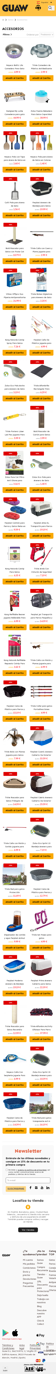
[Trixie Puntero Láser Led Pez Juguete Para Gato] (15, 417)
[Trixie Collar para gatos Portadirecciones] (41, 692)
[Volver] (3, 20)
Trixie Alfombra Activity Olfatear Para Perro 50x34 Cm (41, 1028)
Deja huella (42, 1295)
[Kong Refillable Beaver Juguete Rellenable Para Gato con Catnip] (15, 600)
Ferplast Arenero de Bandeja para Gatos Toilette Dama (41, 204)
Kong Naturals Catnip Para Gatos (14, 570)
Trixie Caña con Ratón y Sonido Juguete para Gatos (15, 845)
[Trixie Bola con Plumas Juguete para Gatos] (15, 737)
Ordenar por (33, 34)
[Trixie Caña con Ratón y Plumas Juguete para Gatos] (41, 646)
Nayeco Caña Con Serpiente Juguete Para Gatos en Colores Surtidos (14, 1074)
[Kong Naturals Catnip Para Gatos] (15, 554)
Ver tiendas (28, 1229)
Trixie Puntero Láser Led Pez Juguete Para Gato (15, 433)
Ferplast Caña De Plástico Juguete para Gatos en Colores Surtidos (41, 342)
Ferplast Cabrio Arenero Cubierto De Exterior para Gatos (41, 799)
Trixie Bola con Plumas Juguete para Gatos (14, 753)
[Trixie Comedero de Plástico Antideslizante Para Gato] (41, 51)
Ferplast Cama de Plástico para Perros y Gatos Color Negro (15, 708)
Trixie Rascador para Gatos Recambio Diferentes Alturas (14, 1028)
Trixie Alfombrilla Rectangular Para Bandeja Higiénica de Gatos (41, 388)
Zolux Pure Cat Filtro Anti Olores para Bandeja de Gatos (14, 479)
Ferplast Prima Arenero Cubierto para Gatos (41, 982)
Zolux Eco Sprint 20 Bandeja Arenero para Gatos (41, 1074)
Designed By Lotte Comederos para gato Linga (15, 113)
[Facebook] (30, 1187)
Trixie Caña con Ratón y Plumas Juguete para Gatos (41, 662)
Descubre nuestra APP (42, 1313)
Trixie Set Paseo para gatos (41, 936)
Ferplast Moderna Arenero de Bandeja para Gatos (14, 983)
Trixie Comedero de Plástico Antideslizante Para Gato (41, 67)
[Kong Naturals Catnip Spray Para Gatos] (15, 325)
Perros (52, 1264)
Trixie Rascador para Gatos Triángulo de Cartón (14, 799)
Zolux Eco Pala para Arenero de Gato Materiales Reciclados (41, 479)
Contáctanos (29, 1268)
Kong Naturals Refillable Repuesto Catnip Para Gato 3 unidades (14, 662)
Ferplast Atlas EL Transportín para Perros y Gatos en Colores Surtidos (41, 525)
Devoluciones (29, 1279)
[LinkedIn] (47, 1187)
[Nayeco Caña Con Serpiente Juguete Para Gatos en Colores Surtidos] (15, 1058)
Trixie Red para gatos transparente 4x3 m (41, 1119)
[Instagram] (36, 1187)
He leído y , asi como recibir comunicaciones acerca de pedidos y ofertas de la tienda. (29, 1172)
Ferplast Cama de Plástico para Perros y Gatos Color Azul (15, 1120)
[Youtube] (42, 1187)
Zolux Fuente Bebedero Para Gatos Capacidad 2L (41, 113)
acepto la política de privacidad (32, 1170)
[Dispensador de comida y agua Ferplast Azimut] (15, 920)
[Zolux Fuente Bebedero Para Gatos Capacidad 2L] (41, 97)
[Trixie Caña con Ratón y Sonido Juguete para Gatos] (15, 829)
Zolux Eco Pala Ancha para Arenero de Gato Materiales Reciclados (15, 388)
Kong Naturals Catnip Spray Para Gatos (14, 341)
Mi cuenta (28, 1260)
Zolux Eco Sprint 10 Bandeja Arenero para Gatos (41, 845)
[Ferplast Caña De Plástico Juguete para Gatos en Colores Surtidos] (41, 325)
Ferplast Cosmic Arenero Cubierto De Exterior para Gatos (41, 754)
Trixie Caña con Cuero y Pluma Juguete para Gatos (41, 250)
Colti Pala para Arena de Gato (14, 204)
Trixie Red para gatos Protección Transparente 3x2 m (14, 891)
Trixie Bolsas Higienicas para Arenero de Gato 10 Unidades (41, 296)
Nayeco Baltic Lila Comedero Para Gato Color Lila (14, 67)
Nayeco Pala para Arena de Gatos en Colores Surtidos (41, 159)
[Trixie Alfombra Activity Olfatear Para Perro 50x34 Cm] (41, 1012)
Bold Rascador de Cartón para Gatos (41, 433)
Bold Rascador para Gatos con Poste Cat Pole (14, 250)
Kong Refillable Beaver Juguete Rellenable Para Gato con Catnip (14, 616)
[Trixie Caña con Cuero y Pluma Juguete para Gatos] (41, 234)
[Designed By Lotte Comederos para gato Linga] (15, 97)
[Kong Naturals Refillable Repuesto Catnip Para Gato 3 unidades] (15, 646)
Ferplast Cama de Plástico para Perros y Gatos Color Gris (41, 891)
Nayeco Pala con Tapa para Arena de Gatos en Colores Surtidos (14, 159)
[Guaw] (15, 8)
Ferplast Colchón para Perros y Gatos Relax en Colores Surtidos (14, 525)
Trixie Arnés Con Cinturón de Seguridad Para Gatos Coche (41, 571)
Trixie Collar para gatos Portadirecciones (41, 707)
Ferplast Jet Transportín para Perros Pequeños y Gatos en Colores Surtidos (41, 616)
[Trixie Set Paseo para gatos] (41, 920)
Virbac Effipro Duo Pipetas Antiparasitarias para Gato (15, 296)
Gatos (52, 1260)
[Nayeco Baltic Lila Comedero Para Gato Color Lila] (15, 51)
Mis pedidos (29, 1264)
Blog (39, 1306)
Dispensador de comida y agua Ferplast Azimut (14, 936)
